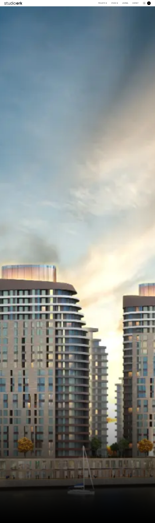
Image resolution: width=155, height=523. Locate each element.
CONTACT (135, 3)
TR (149, 3)
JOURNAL (125, 3)
